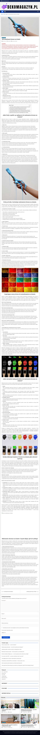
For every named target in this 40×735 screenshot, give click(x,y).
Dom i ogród (4, 37)
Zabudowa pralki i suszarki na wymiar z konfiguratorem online (11, 649)
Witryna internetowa (5, 623)
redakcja (9, 41)
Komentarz (4, 600)
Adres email (4, 618)
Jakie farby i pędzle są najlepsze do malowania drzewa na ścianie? (20, 106)
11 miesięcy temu (5, 727)
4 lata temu (4, 41)
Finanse (3, 673)
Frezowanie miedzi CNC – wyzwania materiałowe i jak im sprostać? (12, 656)
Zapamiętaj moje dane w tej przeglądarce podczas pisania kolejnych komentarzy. (16, 627)
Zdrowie (3, 679)
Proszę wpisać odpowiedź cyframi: (7, 630)
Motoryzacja (4, 677)
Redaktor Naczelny (32, 727)
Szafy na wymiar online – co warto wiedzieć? (9, 644)
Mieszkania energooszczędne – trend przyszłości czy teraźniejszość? (13, 651)
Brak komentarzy (14, 41)
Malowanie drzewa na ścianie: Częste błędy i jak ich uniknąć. (19, 112)
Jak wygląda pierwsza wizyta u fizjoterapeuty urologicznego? (11, 658)
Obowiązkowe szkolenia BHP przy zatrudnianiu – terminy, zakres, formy (13, 660)
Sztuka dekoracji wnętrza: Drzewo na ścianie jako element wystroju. (20, 111)
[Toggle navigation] (5, 11)
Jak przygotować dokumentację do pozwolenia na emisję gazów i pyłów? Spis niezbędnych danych (18, 665)
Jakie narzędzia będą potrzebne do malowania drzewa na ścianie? (20, 110)
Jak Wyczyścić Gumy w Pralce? (31, 591)
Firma (3, 674)
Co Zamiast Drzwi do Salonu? (8, 591)
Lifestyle (3, 676)
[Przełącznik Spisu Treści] (29, 105)
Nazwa (3, 613)
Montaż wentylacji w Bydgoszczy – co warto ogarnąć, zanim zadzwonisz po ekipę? (15, 653)
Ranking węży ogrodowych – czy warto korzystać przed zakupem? (12, 647)
